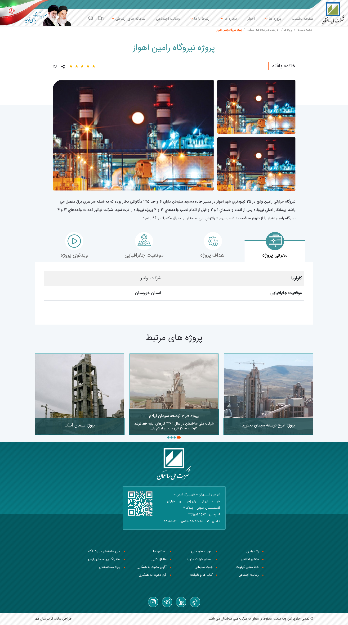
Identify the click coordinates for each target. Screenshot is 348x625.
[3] (256, 164)
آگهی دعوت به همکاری (151, 567)
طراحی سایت (62, 619)
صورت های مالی (202, 551)
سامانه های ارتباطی (129, 19)
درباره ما (230, 19)
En (101, 19)
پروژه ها (274, 19)
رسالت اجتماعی (168, 19)
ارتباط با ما (201, 19)
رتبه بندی (252, 551)
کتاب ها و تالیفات (201, 575)
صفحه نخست (302, 19)
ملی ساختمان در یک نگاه (104, 551)
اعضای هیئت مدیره (200, 559)
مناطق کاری (159, 559)
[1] (133, 135)
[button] (179, 437)
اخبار (251, 19)
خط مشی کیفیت (247, 567)
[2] (256, 107)
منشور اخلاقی (250, 559)
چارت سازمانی (204, 567)
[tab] (275, 251)
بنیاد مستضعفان (109, 567)
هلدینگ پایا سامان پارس (104, 559)
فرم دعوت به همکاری (152, 575)
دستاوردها (159, 551)
